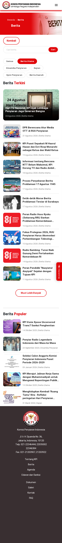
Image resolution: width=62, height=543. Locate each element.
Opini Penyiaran (14, 75)
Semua (9, 61)
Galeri (31, 487)
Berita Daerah (37, 75)
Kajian (37, 68)
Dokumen (31, 482)
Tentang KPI (31, 459)
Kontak (31, 492)
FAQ (31, 498)
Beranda (11, 20)
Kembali (11, 40)
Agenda (31, 469)
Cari (53, 49)
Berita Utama (27, 61)
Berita (31, 464)
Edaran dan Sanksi (31, 475)
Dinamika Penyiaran (16, 68)
